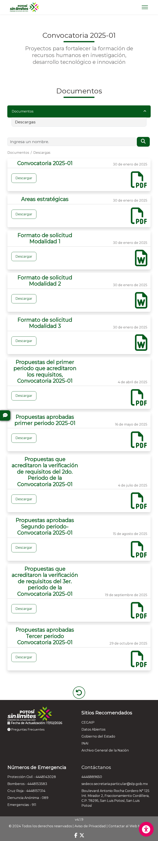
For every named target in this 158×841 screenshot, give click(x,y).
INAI (84, 743)
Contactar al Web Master (128, 826)
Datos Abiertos (93, 729)
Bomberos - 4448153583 (27, 784)
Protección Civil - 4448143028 (31, 777)
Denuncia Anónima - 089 (27, 798)
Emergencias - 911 (21, 805)
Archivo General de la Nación (105, 750)
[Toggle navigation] (145, 7)
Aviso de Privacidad (90, 826)
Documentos (22, 111)
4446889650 (91, 777)
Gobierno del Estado (98, 736)
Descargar (23, 178)
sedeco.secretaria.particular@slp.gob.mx (114, 784)
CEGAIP (87, 722)
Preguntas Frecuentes (27, 729)
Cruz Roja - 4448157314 (26, 791)
